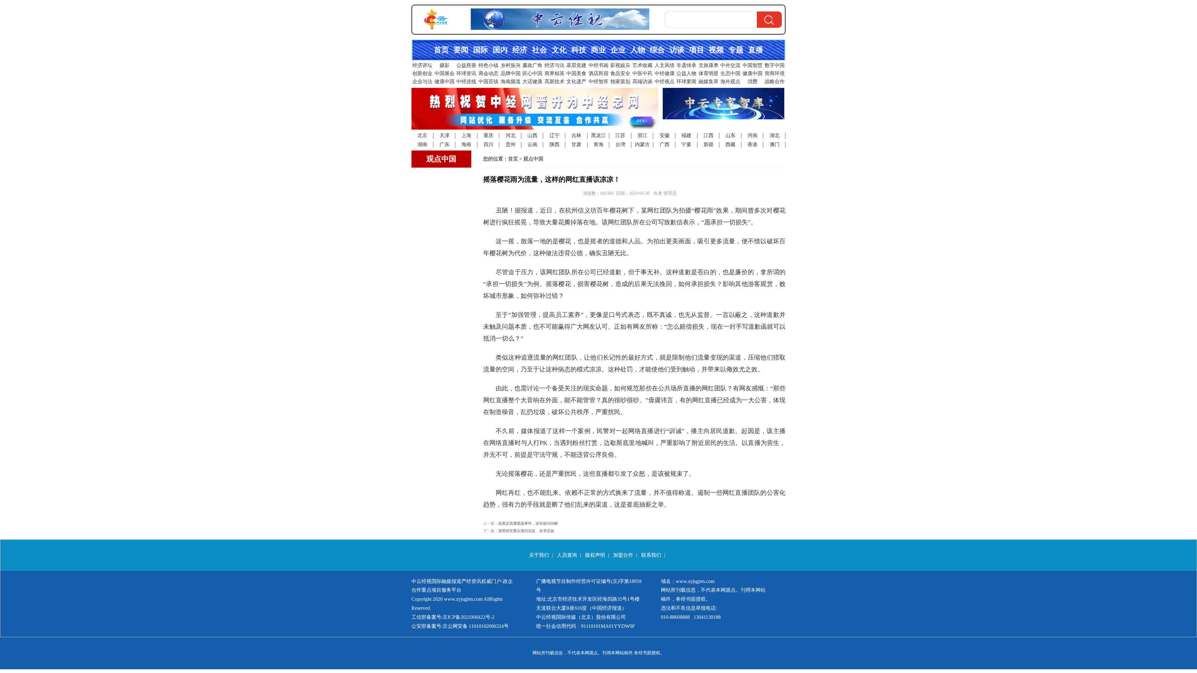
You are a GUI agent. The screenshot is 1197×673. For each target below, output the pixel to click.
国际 (480, 50)
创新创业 (422, 73)
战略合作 (775, 81)
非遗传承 (686, 65)
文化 (559, 50)
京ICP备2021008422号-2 (468, 617)
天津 (444, 135)
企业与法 (422, 81)
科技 (578, 50)
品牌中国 (511, 73)
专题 (735, 50)
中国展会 (444, 73)
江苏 (620, 135)
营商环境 (775, 73)
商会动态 (488, 73)
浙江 (642, 135)
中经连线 (466, 81)
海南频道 (511, 81)
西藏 (730, 144)
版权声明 (595, 555)
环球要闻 (686, 81)
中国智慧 (752, 65)
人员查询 (567, 555)
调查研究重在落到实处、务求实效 (526, 531)
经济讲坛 (422, 65)
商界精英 (555, 73)
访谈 (677, 50)
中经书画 (598, 65)
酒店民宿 (598, 73)
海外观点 (730, 81)
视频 (716, 50)
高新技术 (555, 81)
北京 (422, 135)
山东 (730, 135)
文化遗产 (576, 81)
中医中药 (642, 73)
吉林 (576, 135)
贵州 (511, 144)
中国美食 (576, 73)
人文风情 (665, 65)
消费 (752, 81)
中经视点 (665, 81)
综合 (657, 50)
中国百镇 (488, 81)
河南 (752, 135)
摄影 (444, 65)
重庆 (488, 135)
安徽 (665, 135)
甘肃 (576, 144)
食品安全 (620, 73)
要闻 (461, 50)
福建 (686, 135)
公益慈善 (466, 65)
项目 (696, 50)
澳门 (775, 144)
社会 (539, 50)
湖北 (775, 135)
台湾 (620, 144)
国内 (500, 50)
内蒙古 (642, 144)
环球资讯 (466, 73)
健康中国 (752, 73)
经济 (519, 50)
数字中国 (775, 65)
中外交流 (730, 65)
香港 (752, 144)
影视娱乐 (620, 65)
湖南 (422, 144)
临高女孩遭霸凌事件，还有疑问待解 (528, 523)
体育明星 (709, 73)
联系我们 (651, 555)
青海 (598, 144)
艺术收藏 (642, 65)
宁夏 (686, 144)
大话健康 (532, 81)
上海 (466, 135)
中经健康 (665, 73)
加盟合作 (623, 555)
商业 (598, 50)
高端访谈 (642, 81)
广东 (444, 144)
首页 (441, 50)
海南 (466, 144)
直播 (755, 50)
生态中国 (730, 73)
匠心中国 (532, 73)
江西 (709, 135)
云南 (532, 144)
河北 (511, 135)
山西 (532, 135)
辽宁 (555, 135)
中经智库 (598, 81)
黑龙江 (598, 135)
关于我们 (539, 555)
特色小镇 (488, 65)
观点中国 (533, 158)
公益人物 (686, 73)
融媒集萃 (709, 81)
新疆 (709, 144)
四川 (488, 144)
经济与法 (555, 65)
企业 (618, 50)
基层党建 (576, 65)
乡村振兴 (511, 65)
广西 (665, 144)
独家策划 (620, 81)
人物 (637, 50)
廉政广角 (532, 65)
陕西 (555, 144)
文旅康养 (709, 65)
